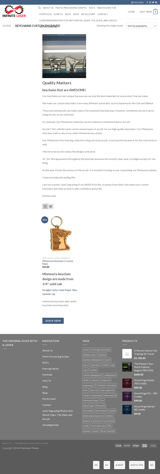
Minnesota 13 (110, 395)
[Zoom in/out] (12, 455)
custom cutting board (92, 375)
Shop (76, 14)
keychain (112, 385)
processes (97, 421)
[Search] (39, 8)
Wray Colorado (107, 431)
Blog (68, 14)
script (85, 426)
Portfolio (45, 14)
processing (109, 421)
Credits (105, 365)
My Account (88, 14)
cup (112, 365)
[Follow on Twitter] (153, 2)
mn (102, 400)
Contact (103, 14)
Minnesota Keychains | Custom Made (57, 262)
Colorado (94, 365)
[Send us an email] (156, 2)
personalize (88, 410)
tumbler (86, 431)
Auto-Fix (137, 465)
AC (152, 465)
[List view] (51, 206)
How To (58, 14)
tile (110, 426)
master (86, 395)
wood (95, 431)
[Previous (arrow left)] (3, 468)
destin (86, 380)
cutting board (110, 375)
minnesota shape (90, 400)
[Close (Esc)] (3, 455)
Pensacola (100, 405)
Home (6, 26)
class (85, 365)
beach (107, 360)
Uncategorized (48, 27)
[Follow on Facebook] (147, 2)
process (86, 421)
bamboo (102, 355)
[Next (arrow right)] (12, 468)
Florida (102, 385)
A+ (107, 465)
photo (112, 410)
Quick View (53, 320)
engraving (87, 385)
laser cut (94, 390)
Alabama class (89, 355)
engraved (106, 380)
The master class (98, 426)
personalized (102, 410)
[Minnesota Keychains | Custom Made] (60, 233)
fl (95, 385)
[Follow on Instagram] (150, 2)
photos (109, 416)
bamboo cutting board (92, 360)
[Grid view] (45, 206)
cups (85, 370)
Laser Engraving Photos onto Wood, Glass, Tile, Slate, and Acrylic (78, 20)
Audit (119, 465)
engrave (95, 380)
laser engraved (107, 390)
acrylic (86, 349)
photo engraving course (93, 416)
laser (85, 390)
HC (96, 465)
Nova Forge (88, 405)
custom (93, 370)
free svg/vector (106, 8)
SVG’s (92, 8)
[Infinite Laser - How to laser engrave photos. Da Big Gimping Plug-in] (18, 11)
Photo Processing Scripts (71, 8)
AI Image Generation (101, 349)
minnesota (97, 395)
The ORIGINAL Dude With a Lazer (31, 443)
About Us (48, 8)
